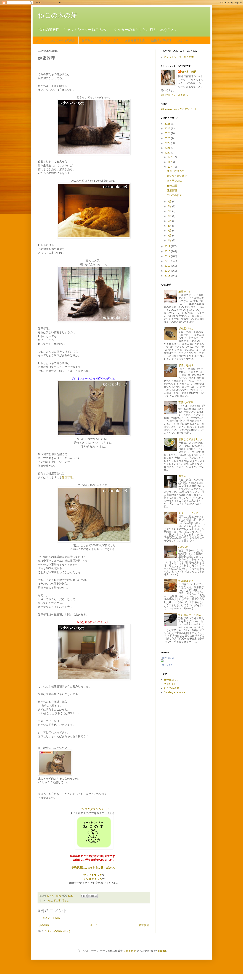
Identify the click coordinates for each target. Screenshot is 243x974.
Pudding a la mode (174, 692)
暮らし (65, 900)
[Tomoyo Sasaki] (162, 661)
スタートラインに (188, 513)
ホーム (39, 40)
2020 (168, 152)
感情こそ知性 (185, 365)
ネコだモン (170, 683)
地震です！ (184, 291)
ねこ (50, 900)
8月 (170, 206)
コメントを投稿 (51, 917)
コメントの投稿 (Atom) (57, 931)
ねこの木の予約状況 (63, 40)
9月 (170, 201)
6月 (170, 216)
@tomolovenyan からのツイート (179, 109)
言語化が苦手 (185, 402)
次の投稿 (44, 925)
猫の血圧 (172, 185)
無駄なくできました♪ (190, 439)
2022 (168, 143)
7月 (170, 211)
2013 (168, 275)
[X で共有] (89, 896)
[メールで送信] (82, 896)
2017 (168, 256)
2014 (168, 270)
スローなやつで (175, 171)
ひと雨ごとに (174, 180)
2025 (168, 128)
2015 (168, 265)
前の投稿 (144, 925)
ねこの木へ (184, 40)
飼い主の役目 (174, 195)
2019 (168, 246)
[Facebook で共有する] (92, 896)
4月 (170, 225)
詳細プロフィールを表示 (174, 95)
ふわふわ (183, 546)
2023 (168, 138)
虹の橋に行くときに (189, 614)
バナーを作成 (166, 665)
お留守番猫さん (135, 40)
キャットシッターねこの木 (179, 57)
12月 (171, 157)
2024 (168, 133)
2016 (168, 261)
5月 (170, 220)
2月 (170, 235)
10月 (171, 166)
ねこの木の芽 (57, 15)
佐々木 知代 (188, 71)
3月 (170, 230)
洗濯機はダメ (185, 580)
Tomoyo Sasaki (167, 658)
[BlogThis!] (86, 896)
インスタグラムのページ (94, 809)
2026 (168, 123)
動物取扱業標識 (161, 40)
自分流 (182, 476)
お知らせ (87, 40)
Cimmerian (130, 950)
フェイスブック (92, 875)
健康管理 (172, 190)
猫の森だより (171, 679)
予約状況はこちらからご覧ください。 (94, 867)
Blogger (161, 950)
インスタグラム (109, 40)
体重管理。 (68, 477)
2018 (168, 251)
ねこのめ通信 (171, 688)
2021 (168, 147)
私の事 (57, 900)
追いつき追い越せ (177, 175)
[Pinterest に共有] (96, 896)
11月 (170, 161)
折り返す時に (185, 328)
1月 (170, 240)
